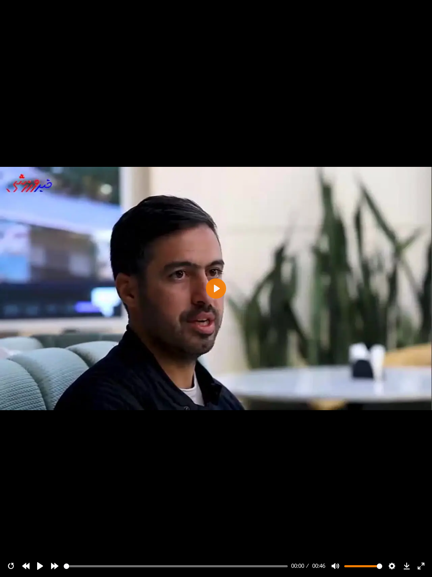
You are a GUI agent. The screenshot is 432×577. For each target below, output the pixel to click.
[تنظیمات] (392, 566)
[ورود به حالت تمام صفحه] (421, 566)
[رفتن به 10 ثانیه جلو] (55, 566)
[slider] (176, 566)
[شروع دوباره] (11, 566)
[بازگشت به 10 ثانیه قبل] (25, 566)
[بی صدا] (335, 566)
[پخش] (40, 566)
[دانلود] (406, 566)
